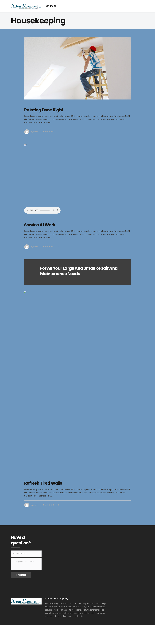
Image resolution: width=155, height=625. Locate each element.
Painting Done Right (43, 110)
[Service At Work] (77, 175)
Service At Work (39, 225)
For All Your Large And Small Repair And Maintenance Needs (79, 271)
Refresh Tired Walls (43, 483)
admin (35, 132)
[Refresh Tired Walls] (77, 382)
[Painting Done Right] (77, 68)
